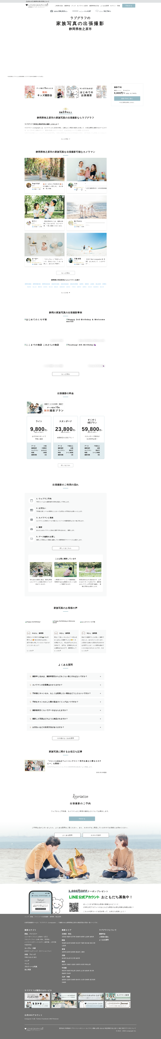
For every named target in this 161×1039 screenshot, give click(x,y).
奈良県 (82, 964)
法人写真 (28, 969)
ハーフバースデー (30, 942)
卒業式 (27, 957)
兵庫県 (78, 964)
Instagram (28, 1019)
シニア (27, 960)
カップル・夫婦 (30, 948)
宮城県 (78, 936)
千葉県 (82, 943)
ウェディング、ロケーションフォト (40, 951)
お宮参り (40, 936)
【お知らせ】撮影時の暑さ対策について (37, 1)
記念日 (27, 951)
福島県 (92, 936)
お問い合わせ (100, 1028)
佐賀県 (69, 979)
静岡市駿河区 (37, 284)
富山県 (69, 958)
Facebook (45, 1019)
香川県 (92, 970)
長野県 (64, 952)
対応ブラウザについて (129, 1028)
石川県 (73, 958)
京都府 (69, 964)
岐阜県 (69, 952)
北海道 (64, 936)
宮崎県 (87, 979)
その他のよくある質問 (65, 738)
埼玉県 (78, 943)
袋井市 (68, 287)
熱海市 (87, 284)
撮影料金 (102, 934)
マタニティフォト (30, 939)
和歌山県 (88, 964)
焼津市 (45, 287)
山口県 (82, 970)
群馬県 (73, 943)
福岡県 (64, 979)
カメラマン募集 (91, 1028)
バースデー (39, 942)
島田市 (29, 287)
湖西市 (84, 287)
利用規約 (68, 1028)
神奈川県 (92, 943)
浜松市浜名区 (65, 284)
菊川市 (102, 287)
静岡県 (73, 952)
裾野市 (79, 287)
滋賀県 (64, 964)
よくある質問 (105, 5)
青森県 (69, 936)
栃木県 (69, 943)
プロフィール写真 (31, 966)
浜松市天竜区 (74, 284)
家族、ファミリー (31, 934)
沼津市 (81, 284)
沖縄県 (64, 982)
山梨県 (64, 945)
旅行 (35, 957)
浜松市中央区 (55, 284)
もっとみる (64, 292)
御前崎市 (96, 287)
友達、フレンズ (30, 954)
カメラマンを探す (82, 5)
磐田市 (40, 287)
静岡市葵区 (28, 284)
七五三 (46, 936)
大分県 (82, 979)
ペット (27, 963)
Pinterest (55, 1019)
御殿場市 (62, 287)
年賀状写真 (28, 945)
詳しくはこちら (65, 465)
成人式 (31, 957)
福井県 (78, 958)
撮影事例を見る (94, 5)
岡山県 (73, 970)
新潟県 (64, 958)
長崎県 (73, 979)
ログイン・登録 (115, 5)
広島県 (78, 970)
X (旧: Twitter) (36, 1019)
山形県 (87, 936)
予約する (128, 6)
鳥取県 (64, 970)
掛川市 (51, 287)
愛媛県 (64, 973)
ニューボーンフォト (31, 936)
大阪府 (73, 964)
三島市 (92, 284)
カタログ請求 (96, 835)
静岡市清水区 (46, 284)
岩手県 (73, 936)
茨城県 (64, 943)
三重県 (82, 952)
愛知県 (78, 952)
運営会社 (62, 1028)
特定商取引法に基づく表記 (113, 1028)
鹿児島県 (92, 979)
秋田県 (82, 936)
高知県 (69, 973)
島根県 (69, 970)
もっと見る (29, 650)
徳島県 (87, 970)
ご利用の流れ (59, 5)
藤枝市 (56, 287)
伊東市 (104, 284)
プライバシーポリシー (78, 1028)
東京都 (87, 943)
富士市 (35, 287)
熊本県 (78, 979)
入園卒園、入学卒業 (50, 942)
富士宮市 (98, 284)
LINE (50, 1019)
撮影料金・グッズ (70, 5)
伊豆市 (90, 287)
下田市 (74, 287)
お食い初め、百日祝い (43, 939)
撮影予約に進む (127, 98)
